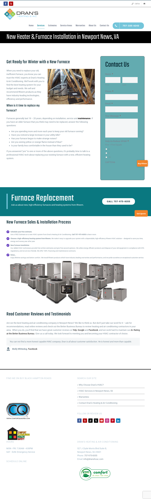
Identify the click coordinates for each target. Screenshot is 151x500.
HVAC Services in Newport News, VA (96, 391)
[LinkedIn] (118, 420)
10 (109, 157)
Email (109, 103)
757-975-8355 (90, 455)
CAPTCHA (110, 162)
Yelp (75, 330)
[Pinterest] (113, 420)
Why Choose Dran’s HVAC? (91, 385)
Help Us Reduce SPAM (117, 141)
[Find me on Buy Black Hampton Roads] (12, 385)
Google (81, 330)
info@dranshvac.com (93, 459)
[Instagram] (107, 420)
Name (109, 74)
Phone (109, 91)
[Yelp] (85, 420)
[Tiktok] (90, 420)
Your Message (113, 116)
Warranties (84, 397)
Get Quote (141, 213)
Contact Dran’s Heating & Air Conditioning (98, 403)
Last (124, 85)
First (107, 85)
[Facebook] (79, 420)
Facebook (93, 330)
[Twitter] (96, 420)
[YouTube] (101, 420)
